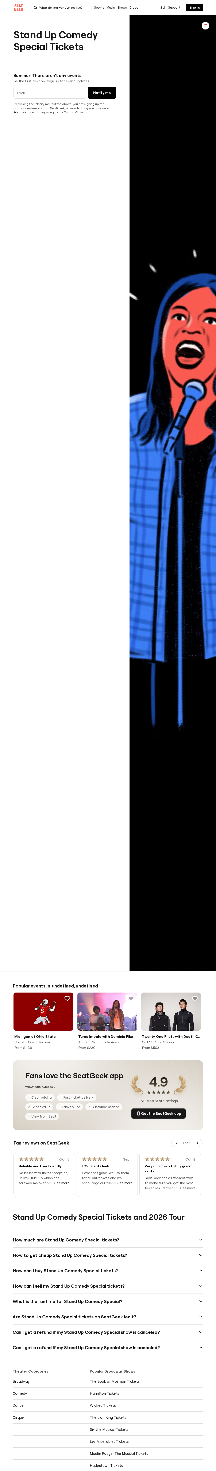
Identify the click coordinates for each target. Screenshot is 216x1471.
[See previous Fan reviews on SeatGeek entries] (176, 1142)
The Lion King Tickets (108, 1417)
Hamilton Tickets (104, 1393)
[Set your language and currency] (155, 7)
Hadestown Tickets (106, 1465)
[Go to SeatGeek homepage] (19, 7)
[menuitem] (99, 7)
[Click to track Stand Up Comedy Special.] (205, 26)
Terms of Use (73, 112)
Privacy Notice (24, 112)
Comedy (20, 1393)
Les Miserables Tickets (109, 1441)
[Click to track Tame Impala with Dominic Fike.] (131, 998)
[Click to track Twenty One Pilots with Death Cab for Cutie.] (195, 998)
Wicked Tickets (103, 1405)
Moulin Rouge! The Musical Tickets (119, 1453)
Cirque (18, 1417)
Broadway (21, 1381)
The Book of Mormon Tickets (115, 1381)
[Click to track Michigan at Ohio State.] (67, 998)
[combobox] (61, 7)
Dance (18, 1405)
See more (62, 1183)
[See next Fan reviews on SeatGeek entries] (197, 1142)
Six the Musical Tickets (109, 1429)
